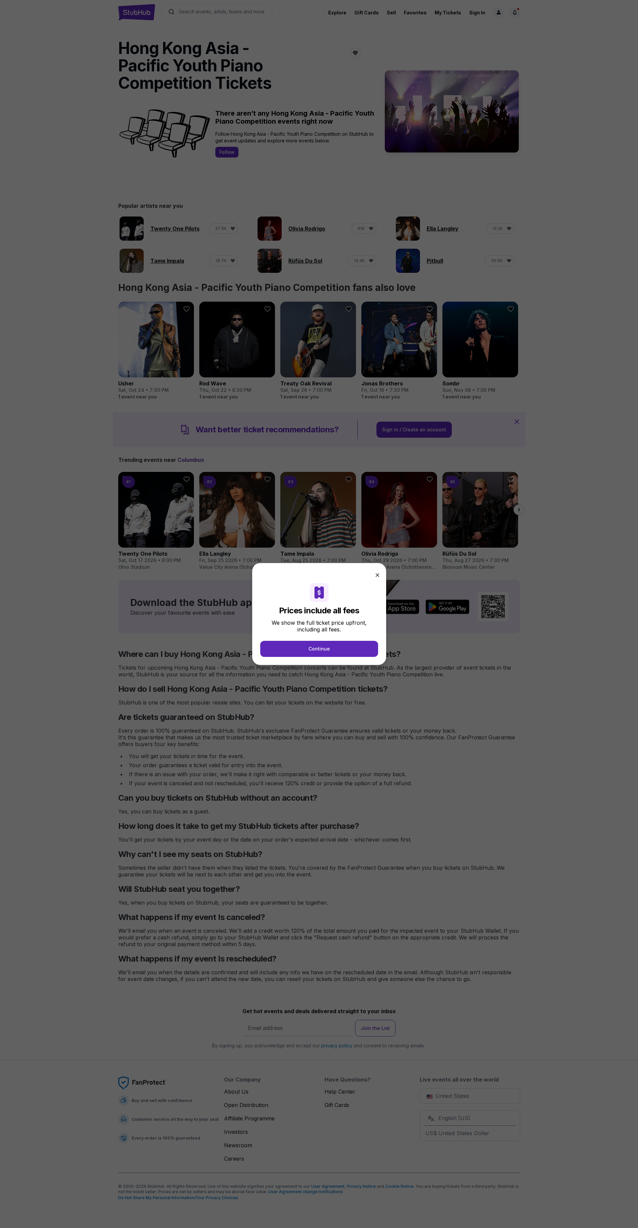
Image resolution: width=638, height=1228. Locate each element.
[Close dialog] (377, 575)
